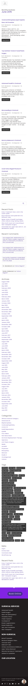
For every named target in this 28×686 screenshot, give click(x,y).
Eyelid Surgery (6, 612)
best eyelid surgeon (15, 470)
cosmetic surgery (7, 488)
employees (18, 490)
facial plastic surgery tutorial (10, 506)
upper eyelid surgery (8, 540)
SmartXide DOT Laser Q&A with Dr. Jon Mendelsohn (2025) (14, 227)
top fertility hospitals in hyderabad (14, 257)
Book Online (15, 593)
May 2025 (5, 286)
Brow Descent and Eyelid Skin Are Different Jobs (12, 216)
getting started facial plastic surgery (12, 509)
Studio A (4, 455)
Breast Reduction (7, 625)
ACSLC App (12, 468)
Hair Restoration (7, 436)
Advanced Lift (6, 421)
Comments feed (7, 553)
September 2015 (7, 361)
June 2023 (5, 292)
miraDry (12, 516)
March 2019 (5, 320)
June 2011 (4, 410)
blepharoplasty (6, 478)
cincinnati (5, 480)
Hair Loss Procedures (8, 627)
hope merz (5, 511)
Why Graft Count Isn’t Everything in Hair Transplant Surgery (13, 224)
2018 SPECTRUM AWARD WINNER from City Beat (14, 260)
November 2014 (6, 382)
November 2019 (6, 312)
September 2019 (7, 316)
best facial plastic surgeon (9, 475)
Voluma (4, 459)
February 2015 (6, 376)
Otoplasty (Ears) (7, 617)
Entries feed (5, 551)
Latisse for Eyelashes (8, 653)
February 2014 (6, 395)
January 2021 (6, 301)
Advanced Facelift (7, 610)
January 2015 (6, 378)
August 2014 (5, 386)
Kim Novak (5, 516)
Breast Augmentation (8, 623)
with (22, 540)
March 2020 (5, 307)
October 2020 (6, 303)
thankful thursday (7, 538)
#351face (4, 468)
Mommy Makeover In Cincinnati (11, 140)
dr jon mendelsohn (7, 490)
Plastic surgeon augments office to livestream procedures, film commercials (13, 240)
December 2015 (6, 354)
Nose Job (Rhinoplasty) (9, 614)
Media (3, 444)
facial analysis (6, 495)
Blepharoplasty (6, 423)
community (13, 480)
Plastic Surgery (6, 521)
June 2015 (5, 367)
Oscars (17, 516)
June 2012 (5, 406)
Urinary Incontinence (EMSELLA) (12, 647)
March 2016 (5, 350)
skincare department (15, 535)
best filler (21, 475)
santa (3, 533)
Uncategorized (15, 25)
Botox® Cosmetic (7, 638)
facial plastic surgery (18, 495)
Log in (3, 548)
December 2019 (6, 309)
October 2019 (6, 314)
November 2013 (6, 399)
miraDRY (4, 446)
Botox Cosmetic (16, 478)
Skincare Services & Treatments (12, 651)
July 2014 (4, 389)
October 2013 (6, 401)
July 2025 (5, 284)
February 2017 (6, 335)
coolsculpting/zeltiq (8, 483)
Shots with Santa (17, 533)
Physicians (5, 448)
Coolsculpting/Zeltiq (8, 425)
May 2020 (5, 305)
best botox (5, 470)
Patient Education (7, 519)
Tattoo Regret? (19, 266)
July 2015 (4, 365)
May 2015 (4, 369)
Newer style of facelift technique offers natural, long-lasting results (12, 220)
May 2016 (4, 348)
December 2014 (7, 380)
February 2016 (6, 352)
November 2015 (6, 356)
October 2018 (6, 327)
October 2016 (6, 337)
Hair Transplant (6, 629)
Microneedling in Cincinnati (10, 110)
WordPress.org (6, 555)
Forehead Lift (6, 621)
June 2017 (5, 333)
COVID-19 (5, 427)
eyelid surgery (19, 493)
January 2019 (6, 322)
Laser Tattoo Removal (9, 649)
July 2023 (4, 290)
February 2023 (6, 297)
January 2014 (6, 397)
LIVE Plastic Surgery (8, 442)
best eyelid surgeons (8, 473)
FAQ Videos (5, 433)
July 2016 (4, 344)
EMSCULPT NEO (6, 645)
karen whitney (18, 514)
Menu (5, 4)
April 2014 (5, 391)
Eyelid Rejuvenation (8, 429)
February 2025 (6, 288)
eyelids (4, 431)
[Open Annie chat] (24, 681)
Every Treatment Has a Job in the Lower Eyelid (12, 212)
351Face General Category (10, 418)
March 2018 (5, 331)
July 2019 (4, 318)
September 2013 (7, 404)
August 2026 (5, 282)
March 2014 (5, 393)
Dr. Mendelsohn (7, 25)
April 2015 (5, 371)
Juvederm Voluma (7, 514)
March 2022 (5, 299)
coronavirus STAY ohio (8, 485)
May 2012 (4, 408)
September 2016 (7, 339)
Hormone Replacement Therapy (12, 438)
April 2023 (5, 294)
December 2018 (6, 324)
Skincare (4, 453)
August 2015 (5, 363)
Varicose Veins (6, 642)
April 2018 (5, 329)
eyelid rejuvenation (7, 493)
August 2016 (5, 342)
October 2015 (6, 359)
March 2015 (5, 374)
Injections (5, 440)
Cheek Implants (7, 619)
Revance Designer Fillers (9, 640)
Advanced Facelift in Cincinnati (11, 83)
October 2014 (6, 384)
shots (8, 533)
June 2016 (5, 346)
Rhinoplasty (5, 451)
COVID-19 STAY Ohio (19, 488)
